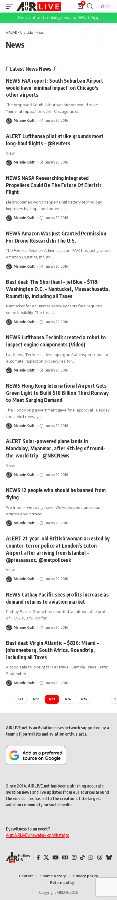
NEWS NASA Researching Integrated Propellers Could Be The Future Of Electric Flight (54, 185)
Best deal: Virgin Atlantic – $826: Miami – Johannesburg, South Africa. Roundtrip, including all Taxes (52, 649)
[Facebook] (38, 857)
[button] (11, 6)
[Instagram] (74, 857)
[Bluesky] (108, 857)
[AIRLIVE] (38, 6)
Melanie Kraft (24, 120)
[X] (46, 857)
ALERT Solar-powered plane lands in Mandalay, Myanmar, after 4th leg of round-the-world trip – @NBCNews (55, 448)
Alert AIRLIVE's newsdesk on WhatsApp (37, 835)
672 (36, 699)
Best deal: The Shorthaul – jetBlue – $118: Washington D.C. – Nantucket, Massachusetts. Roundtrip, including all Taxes (58, 288)
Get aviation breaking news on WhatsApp (59, 17)
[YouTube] (55, 857)
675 (84, 699)
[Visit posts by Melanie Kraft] (9, 121)
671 (20, 699)
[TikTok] (82, 857)
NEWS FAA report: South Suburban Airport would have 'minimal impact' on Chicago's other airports (54, 87)
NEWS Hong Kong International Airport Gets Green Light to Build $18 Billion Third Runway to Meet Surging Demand (57, 392)
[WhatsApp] (91, 857)
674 (68, 699)
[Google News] (65, 857)
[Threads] (99, 857)
